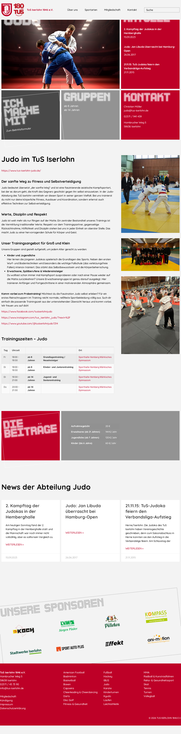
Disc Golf (68, 700)
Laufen (107, 700)
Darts (66, 696)
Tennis (147, 688)
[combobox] (162, 9)
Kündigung (6, 700)
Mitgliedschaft (112, 9)
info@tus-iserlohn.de (12, 688)
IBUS (106, 680)
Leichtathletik (111, 704)
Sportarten (91, 9)
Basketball (69, 680)
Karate (107, 688)
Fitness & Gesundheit (75, 704)
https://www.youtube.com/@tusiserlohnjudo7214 (29, 323)
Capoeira (68, 688)
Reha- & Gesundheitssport (159, 680)
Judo (106, 684)
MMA (146, 672)
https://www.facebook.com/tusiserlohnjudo (26, 311)
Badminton (69, 676)
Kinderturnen (111, 692)
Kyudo (107, 696)
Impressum (6, 704)
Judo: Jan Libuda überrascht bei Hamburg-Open (83, 511)
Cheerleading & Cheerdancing (80, 692)
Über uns (72, 9)
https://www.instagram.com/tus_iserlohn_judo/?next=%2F (35, 317)
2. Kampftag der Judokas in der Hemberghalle (22, 511)
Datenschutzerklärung (13, 708)
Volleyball (149, 696)
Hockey (108, 676)
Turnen (148, 692)
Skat (146, 684)
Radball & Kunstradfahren (159, 676)
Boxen (67, 684)
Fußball (108, 672)
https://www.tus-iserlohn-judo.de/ (21, 170)
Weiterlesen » (15, 544)
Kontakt (132, 9)
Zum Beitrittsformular (18, 129)
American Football (73, 672)
